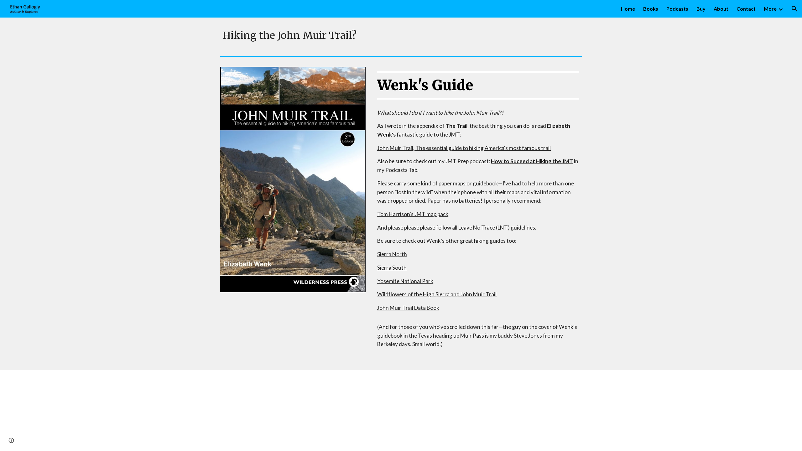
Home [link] (628, 9)
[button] (794, 8)
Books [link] (650, 9)
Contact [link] (746, 9)
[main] (401, 35)
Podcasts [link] (677, 9)
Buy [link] (701, 9)
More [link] (770, 9)
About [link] (721, 9)
